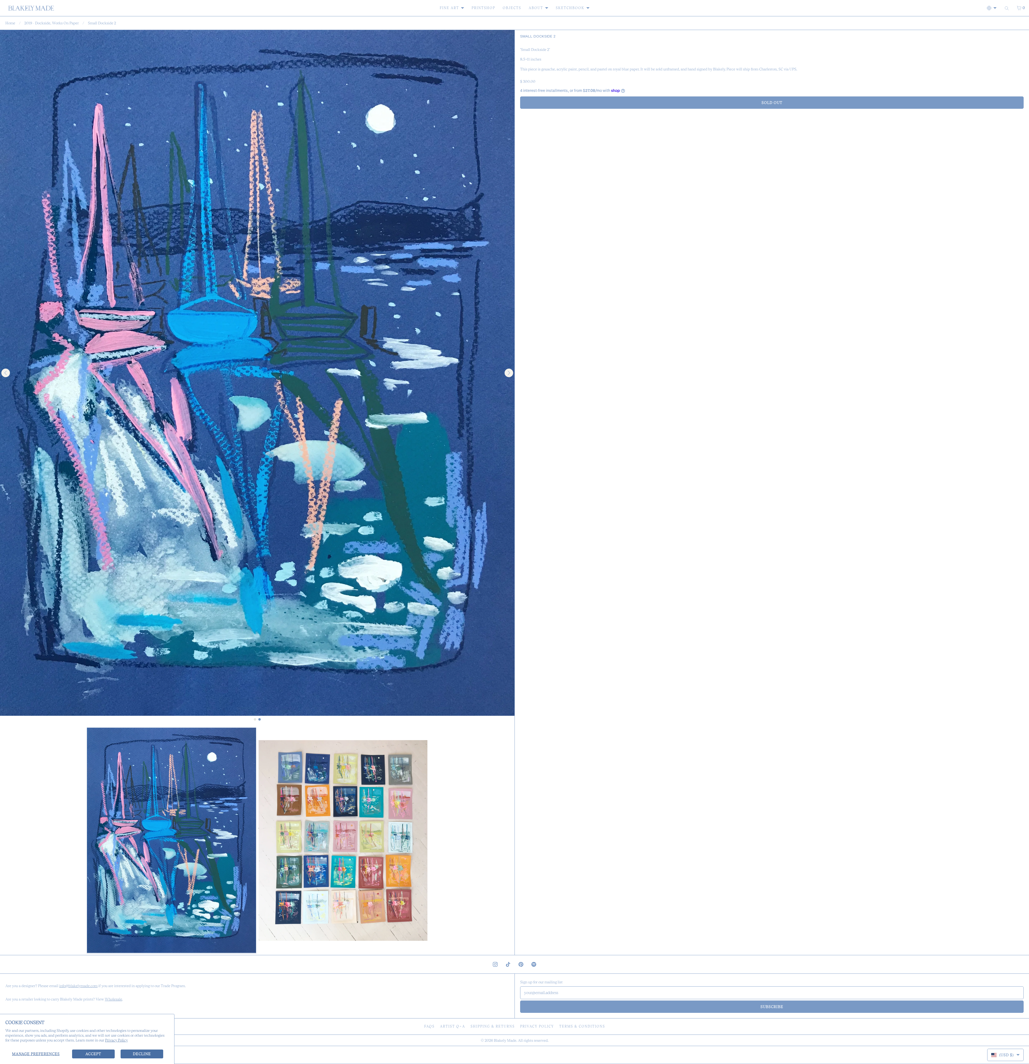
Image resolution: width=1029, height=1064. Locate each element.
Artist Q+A (452, 1026)
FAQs (429, 1026)
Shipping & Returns (493, 1026)
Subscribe (771, 1007)
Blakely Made (505, 1040)
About (536, 8)
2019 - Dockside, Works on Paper (51, 23)
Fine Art (449, 8)
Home (10, 23)
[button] (171, 840)
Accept (93, 1054)
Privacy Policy (116, 1040)
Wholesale (113, 999)
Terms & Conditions (582, 1026)
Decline (142, 1054)
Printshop (483, 8)
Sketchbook (570, 8)
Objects (512, 8)
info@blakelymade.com (78, 986)
